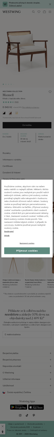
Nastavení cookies (27, 243)
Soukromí (9, 231)
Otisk (6, 235)
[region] (27, 219)
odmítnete (9, 225)
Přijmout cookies (27, 250)
